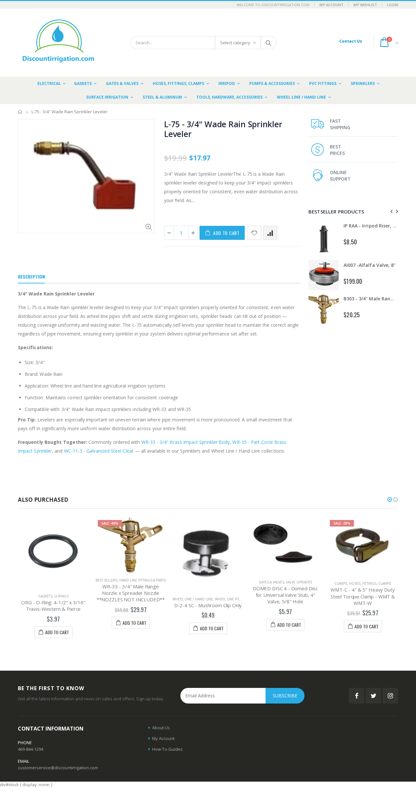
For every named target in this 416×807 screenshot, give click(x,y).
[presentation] (390, 211)
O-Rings (61, 596)
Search (268, 42)
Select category (235, 43)
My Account (331, 4)
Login (392, 4)
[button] (390, 499)
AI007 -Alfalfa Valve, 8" (369, 265)
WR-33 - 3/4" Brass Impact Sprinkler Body (185, 442)
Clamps (340, 583)
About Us (161, 728)
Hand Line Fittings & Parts (142, 580)
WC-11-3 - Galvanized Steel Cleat (99, 451)
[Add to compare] (270, 233)
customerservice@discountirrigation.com (58, 768)
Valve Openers (299, 582)
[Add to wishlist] (254, 233)
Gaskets (45, 596)
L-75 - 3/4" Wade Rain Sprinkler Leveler (223, 128)
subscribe (285, 695)
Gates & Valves (271, 582)
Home (20, 112)
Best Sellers (106, 580)
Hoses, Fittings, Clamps (370, 583)
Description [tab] (31, 276)
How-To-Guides (167, 749)
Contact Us (350, 41)
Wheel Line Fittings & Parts (239, 599)
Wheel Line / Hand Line (193, 599)
